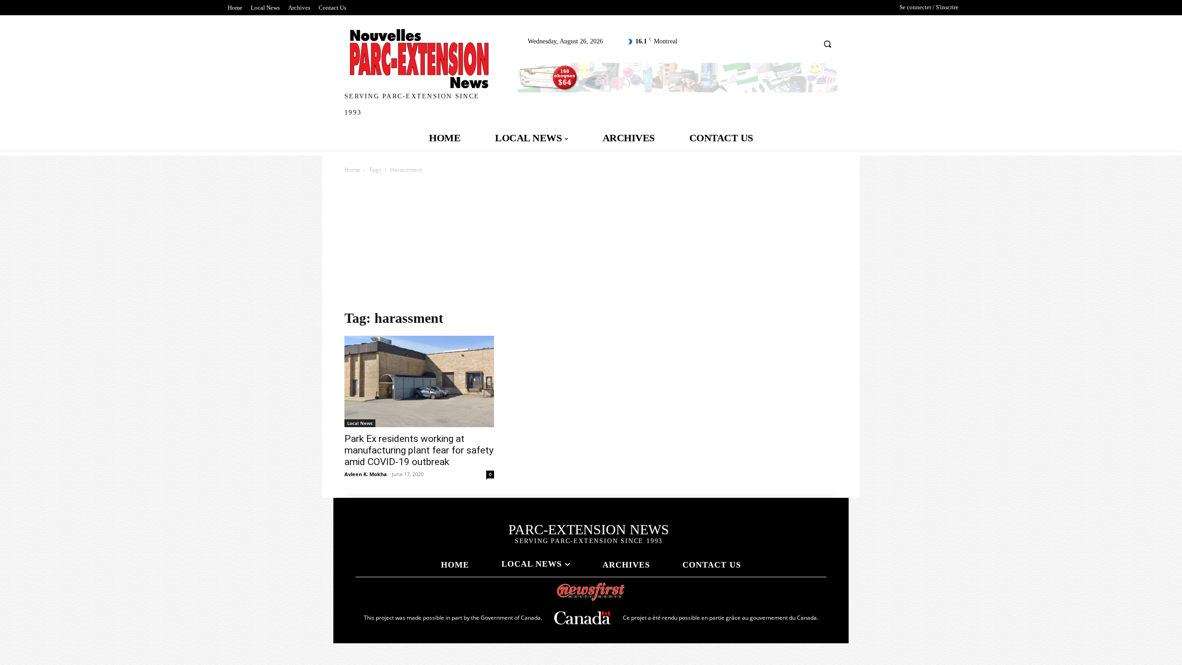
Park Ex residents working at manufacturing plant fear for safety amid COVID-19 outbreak (419, 450)
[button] (828, 44)
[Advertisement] (591, 244)
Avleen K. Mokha (365, 474)
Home (352, 170)
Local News (360, 423)
